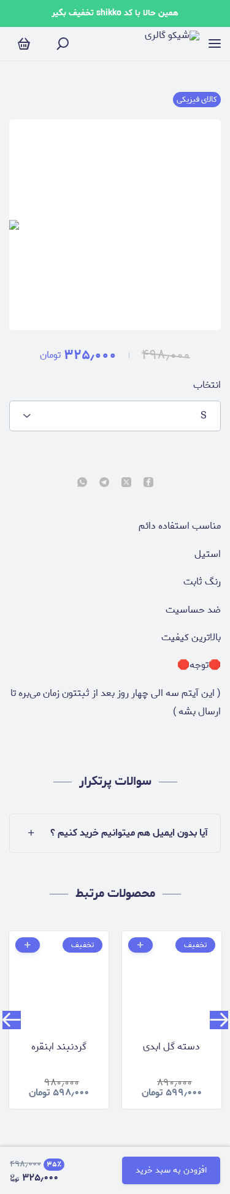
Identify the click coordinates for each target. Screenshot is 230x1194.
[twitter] (126, 483)
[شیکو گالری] (172, 44)
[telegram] (104, 483)
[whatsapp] (82, 483)
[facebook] (148, 483)
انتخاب (207, 385)
